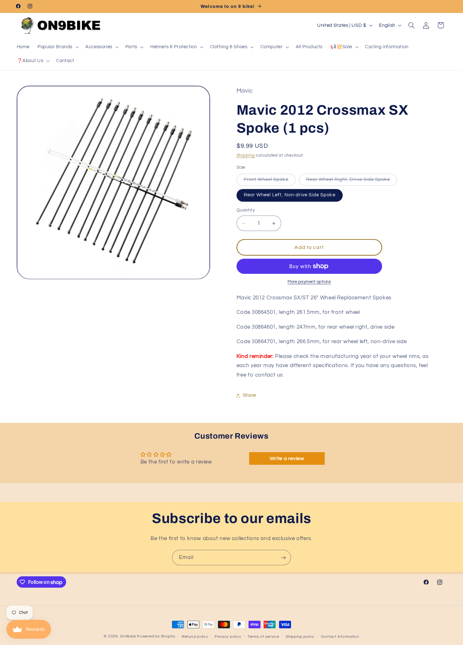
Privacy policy (227, 636)
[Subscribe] (283, 557)
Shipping (246, 156)
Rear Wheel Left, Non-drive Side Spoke (289, 195)
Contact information (340, 636)
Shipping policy (300, 636)
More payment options (309, 282)
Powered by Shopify (156, 636)
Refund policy (195, 636)
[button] (58, 47)
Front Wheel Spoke (270, 181)
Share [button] (249, 395)
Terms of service (263, 636)
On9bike (128, 636)
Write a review (287, 458)
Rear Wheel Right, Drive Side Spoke (351, 181)
